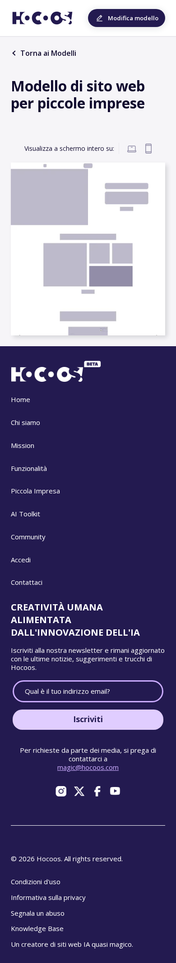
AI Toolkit (25, 513)
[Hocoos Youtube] (115, 791)
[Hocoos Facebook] (97, 791)
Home (20, 399)
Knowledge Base (37, 928)
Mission (22, 445)
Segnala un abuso (38, 913)
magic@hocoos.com (88, 767)
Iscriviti (88, 719)
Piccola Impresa (35, 490)
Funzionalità (29, 468)
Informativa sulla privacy (48, 897)
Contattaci (26, 582)
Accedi (21, 559)
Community (28, 536)
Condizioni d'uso (35, 881)
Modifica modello (133, 18)
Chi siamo (25, 422)
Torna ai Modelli (47, 53)
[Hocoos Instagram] (61, 791)
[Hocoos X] (79, 791)
